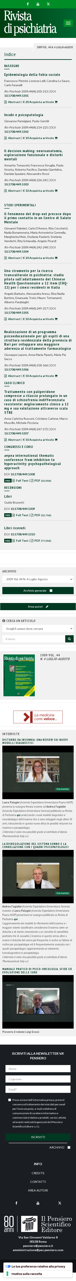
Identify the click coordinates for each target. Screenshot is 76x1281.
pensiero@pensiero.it (38, 1246)
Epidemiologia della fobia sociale (32, 74)
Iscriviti (38, 1137)
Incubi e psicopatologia (23, 114)
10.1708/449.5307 (16, 433)
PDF (42, 480)
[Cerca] (69, 638)
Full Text (22, 480)
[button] (3, 621)
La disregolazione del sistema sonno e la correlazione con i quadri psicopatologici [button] (35, 845)
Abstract (14, 102)
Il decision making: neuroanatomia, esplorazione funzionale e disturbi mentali (33, 155)
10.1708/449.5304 (16, 251)
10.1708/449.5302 (16, 131)
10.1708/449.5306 (16, 369)
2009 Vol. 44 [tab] (55, 47)
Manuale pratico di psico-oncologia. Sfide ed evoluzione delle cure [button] (37, 970)
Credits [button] (38, 1173)
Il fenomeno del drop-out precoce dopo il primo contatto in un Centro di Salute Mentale (37, 218)
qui (18, 815)
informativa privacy (43, 1099)
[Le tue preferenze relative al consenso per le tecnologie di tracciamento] (7, 1274)
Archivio (57, 1147)
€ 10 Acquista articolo (38, 138)
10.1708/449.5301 (16, 95)
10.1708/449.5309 (23, 509)
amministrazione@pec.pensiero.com (38, 1250)
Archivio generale (35, 590)
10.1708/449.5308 (23, 474)
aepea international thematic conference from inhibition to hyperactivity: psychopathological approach (32, 461)
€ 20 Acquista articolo (38, 102)
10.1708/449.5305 (16, 312)
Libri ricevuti (15, 527)
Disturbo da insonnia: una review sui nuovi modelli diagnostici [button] (35, 741)
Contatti (38, 1181)
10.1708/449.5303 (16, 184)
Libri (8, 496)
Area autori (35, 606)
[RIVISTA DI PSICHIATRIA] (30, 23)
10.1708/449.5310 (23, 534)
